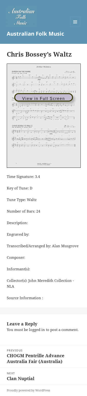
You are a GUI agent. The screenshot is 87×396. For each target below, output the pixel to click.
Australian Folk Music (35, 33)
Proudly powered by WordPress (28, 390)
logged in (37, 329)
